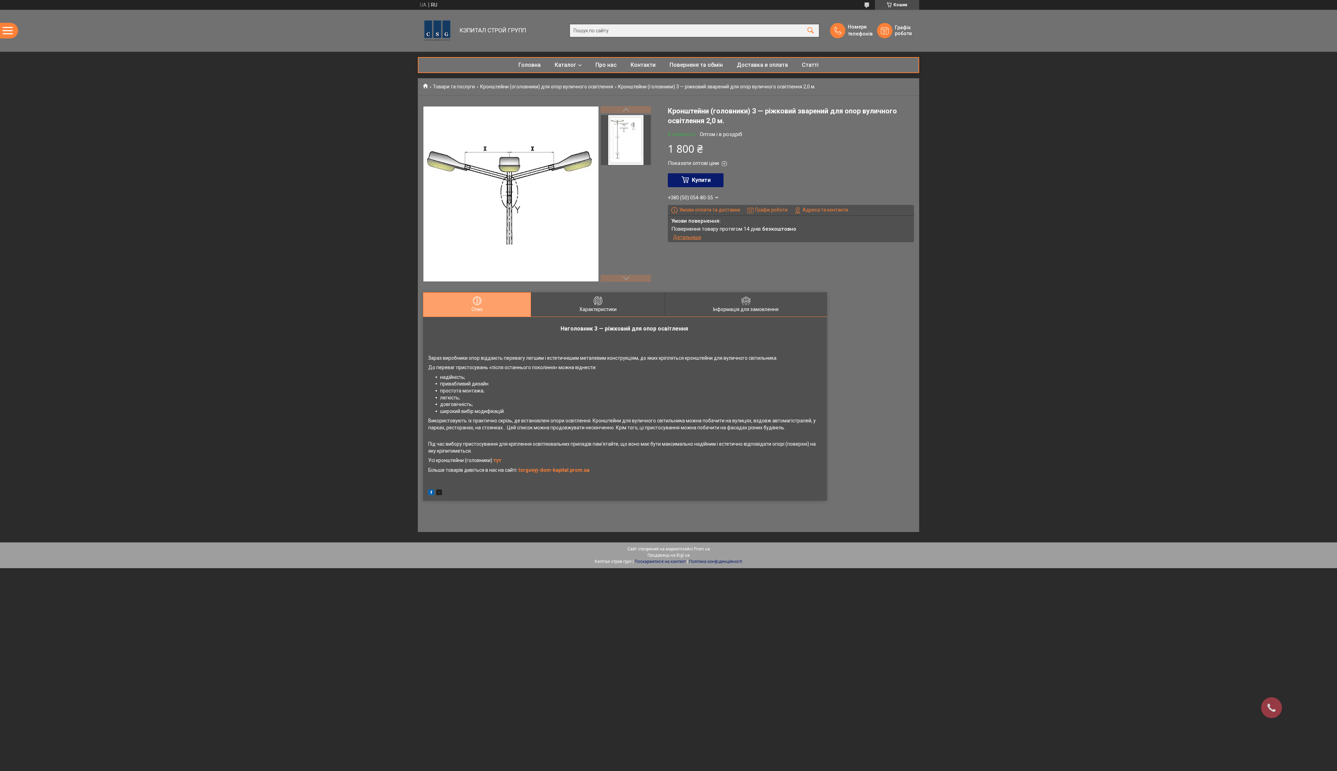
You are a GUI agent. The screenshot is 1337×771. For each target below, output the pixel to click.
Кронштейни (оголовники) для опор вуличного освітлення (546, 86)
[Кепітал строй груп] (437, 30)
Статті (810, 65)
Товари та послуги (454, 86)
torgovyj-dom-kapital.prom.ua (553, 470)
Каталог (565, 65)
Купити (701, 180)
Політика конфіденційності (715, 561)
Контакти (643, 65)
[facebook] (431, 493)
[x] (439, 493)
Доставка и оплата (762, 65)
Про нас (606, 65)
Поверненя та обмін (696, 65)
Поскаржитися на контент (660, 561)
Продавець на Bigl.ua (669, 555)
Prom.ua (702, 549)
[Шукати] (810, 30)
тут (497, 460)
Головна (529, 65)
